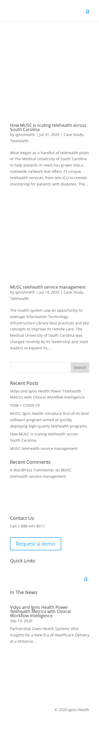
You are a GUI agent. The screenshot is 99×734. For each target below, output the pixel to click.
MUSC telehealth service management (48, 287)
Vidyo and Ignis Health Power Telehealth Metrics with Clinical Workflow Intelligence (40, 611)
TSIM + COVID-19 (25, 405)
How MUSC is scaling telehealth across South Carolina (48, 127)
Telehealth (19, 140)
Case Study (73, 134)
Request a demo (35, 543)
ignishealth (25, 134)
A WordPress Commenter (32, 469)
